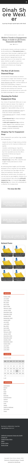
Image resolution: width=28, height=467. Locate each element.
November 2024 (8, 337)
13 (13, 368)
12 (10, 368)
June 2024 (6, 347)
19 (11, 371)
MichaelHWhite (13, 34)
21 (16, 371)
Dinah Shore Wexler (14, 15)
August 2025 (7, 320)
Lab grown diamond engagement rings (12, 110)
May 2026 (6, 302)
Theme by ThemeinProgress (11, 460)
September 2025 (8, 318)
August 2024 (7, 343)
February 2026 (7, 308)
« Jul (5, 378)
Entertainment (7, 397)
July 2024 (6, 345)
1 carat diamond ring (7, 114)
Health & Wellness (8, 407)
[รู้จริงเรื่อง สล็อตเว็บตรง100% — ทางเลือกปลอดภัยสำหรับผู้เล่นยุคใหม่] (14, 216)
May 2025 (6, 326)
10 (5, 368)
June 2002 (6, 349)
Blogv (5, 393)
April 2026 (6, 304)
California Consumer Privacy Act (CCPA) (11, 435)
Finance (6, 401)
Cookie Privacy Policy (6, 439)
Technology (6, 409)
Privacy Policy (4, 443)
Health (5, 405)
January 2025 (7, 334)
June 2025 (6, 324)
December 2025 (8, 312)
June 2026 (6, 300)
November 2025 (8, 314)
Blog (11, 44)
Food (5, 403)
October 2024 (7, 339)
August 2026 (7, 296)
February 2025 (7, 332)
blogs (5, 391)
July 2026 (6, 298)
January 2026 (7, 310)
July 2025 (6, 322)
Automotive (7, 385)
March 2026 (7, 306)
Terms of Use (4, 445)
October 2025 (7, 316)
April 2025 (6, 328)
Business (6, 395)
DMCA (2, 441)
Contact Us (4, 437)
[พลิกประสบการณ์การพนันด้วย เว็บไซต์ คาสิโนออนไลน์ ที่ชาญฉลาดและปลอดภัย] (14, 232)
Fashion (6, 399)
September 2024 (8, 341)
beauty (5, 387)
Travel (5, 411)
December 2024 (8, 336)
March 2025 (7, 330)
